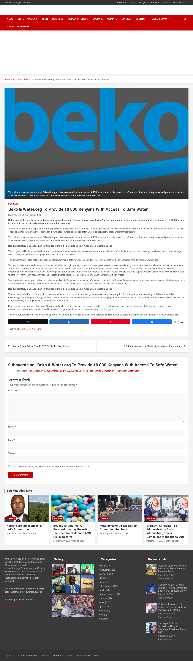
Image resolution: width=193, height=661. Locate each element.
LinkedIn (165, 2)
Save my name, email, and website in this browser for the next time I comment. (51, 466)
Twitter (132, 2)
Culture (98, 19)
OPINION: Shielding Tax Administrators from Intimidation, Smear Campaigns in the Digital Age (165, 531)
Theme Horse (57, 655)
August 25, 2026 (166, 575)
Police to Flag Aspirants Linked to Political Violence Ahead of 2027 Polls (172, 607)
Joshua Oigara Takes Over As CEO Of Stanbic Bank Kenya (40, 346)
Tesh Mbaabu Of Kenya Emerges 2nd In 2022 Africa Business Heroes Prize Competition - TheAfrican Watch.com (83, 371)
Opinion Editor (29, 533)
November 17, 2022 (17, 215)
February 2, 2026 (108, 533)
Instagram (143, 2)
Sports (102, 610)
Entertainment (27, 19)
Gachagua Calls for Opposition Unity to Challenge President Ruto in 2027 (172, 628)
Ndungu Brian (35, 215)
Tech (45, 19)
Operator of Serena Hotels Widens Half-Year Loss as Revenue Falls (172, 568)
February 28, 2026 (61, 541)
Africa (102, 565)
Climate (112, 19)
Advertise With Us (180, 2)
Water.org (36, 329)
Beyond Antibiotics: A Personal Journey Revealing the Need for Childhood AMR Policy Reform (72, 531)
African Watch (29, 655)
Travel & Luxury (159, 19)
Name (12, 426)
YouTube (155, 2)
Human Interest (78, 19)
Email (11, 440)
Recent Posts (157, 559)
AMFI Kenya (19, 329)
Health (102, 590)
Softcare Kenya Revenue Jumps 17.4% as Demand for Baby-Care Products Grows (173, 588)
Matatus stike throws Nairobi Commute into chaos (119, 527)
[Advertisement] (96, 53)
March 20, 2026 (14, 533)
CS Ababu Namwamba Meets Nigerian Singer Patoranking (152, 346)
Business (57, 19)
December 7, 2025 (155, 541)
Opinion (126, 19)
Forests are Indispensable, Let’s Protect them (24, 527)
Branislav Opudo (166, 578)
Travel (102, 618)
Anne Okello (123, 533)
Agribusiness (105, 569)
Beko (28, 329)
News (10, 19)
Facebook (121, 2)
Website (12, 453)
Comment (14, 390)
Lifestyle (103, 598)
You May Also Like (19, 491)
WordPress (93, 655)
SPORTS (140, 19)
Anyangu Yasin (165, 617)
